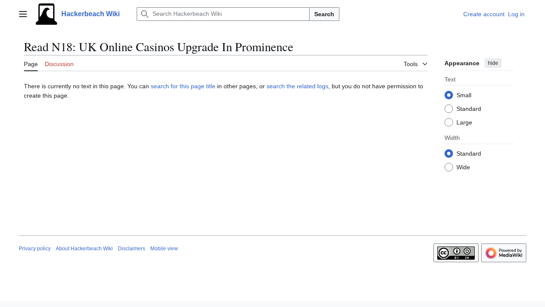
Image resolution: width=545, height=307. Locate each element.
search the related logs (297, 86)
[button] (23, 14)
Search (324, 14)
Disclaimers (131, 249)
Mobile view (164, 249)
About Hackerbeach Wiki (84, 249)
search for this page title (183, 86)
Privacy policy (35, 249)
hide (493, 63)
